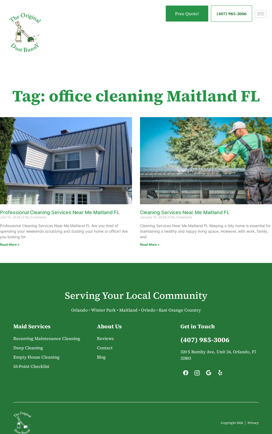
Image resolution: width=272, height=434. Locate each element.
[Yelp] (220, 374)
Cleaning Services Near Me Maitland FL (185, 212)
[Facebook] (186, 374)
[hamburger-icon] (261, 14)
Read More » (10, 244)
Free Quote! (187, 13)
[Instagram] (197, 374)
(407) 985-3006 (231, 13)
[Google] (208, 374)
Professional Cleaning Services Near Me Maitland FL (60, 212)
